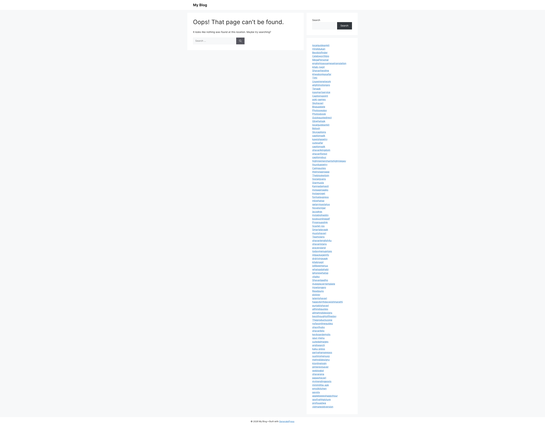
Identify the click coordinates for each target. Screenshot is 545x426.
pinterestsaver (320, 366)
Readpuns (318, 291)
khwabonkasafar (321, 74)
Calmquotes (319, 168)
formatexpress (320, 197)
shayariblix (318, 330)
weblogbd (318, 370)
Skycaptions (319, 132)
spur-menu (318, 338)
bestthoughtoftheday (324, 316)
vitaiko (316, 276)
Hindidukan (318, 48)
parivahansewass (322, 352)
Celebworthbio (320, 56)
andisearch (318, 345)
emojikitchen (319, 388)
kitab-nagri (318, 67)
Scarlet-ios (318, 226)
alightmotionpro (321, 85)
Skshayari (317, 103)
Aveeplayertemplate (323, 283)
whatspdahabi (320, 269)
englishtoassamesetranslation (329, 63)
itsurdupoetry (319, 164)
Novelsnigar (319, 207)
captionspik (318, 135)
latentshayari (319, 298)
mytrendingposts (321, 381)
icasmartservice (321, 92)
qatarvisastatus (321, 204)
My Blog (200, 5)
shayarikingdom (321, 150)
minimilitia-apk (320, 385)
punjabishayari (320, 305)
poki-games (319, 99)
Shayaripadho (320, 280)
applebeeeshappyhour (325, 395)
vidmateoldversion (322, 406)
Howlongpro (319, 287)
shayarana (318, 374)
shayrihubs (318, 327)
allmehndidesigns (322, 312)
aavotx (316, 392)
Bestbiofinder (320, 52)
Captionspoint (320, 96)
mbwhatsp (318, 200)
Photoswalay (319, 110)
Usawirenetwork (321, 81)
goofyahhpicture (321, 399)
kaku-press (318, 348)
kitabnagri (318, 262)
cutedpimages (320, 341)
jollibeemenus (320, 265)
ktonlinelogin (319, 363)
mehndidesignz (321, 359)
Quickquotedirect (322, 117)
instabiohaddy (320, 215)
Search (316, 20)
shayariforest (319, 153)
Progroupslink (320, 222)
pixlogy (316, 294)
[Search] (240, 41)
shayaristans (319, 244)
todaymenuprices (322, 251)
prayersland (319, 247)
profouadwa (319, 403)
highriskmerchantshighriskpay (329, 161)
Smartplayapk (320, 229)
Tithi (314, 77)
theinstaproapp (320, 171)
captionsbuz (319, 157)
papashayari (319, 377)
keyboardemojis (321, 334)
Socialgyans (319, 179)
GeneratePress (286, 421)
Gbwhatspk (318, 121)
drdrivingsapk (320, 258)
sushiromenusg (321, 356)
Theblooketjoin (320, 175)
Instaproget (318, 193)
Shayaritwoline (320, 70)
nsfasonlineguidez (322, 323)
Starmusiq (318, 182)
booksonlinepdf (321, 218)
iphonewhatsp (320, 273)
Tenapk (316, 88)
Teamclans (318, 236)
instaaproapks (320, 189)
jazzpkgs (317, 211)
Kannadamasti (320, 186)
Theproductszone (322, 320)
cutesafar (317, 142)
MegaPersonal (320, 59)
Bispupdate (318, 106)
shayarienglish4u (322, 240)
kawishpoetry (319, 139)
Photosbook (319, 114)
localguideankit (320, 45)
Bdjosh (316, 128)
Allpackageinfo (320, 255)
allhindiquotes (320, 309)
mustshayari (319, 233)
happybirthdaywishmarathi (327, 301)
